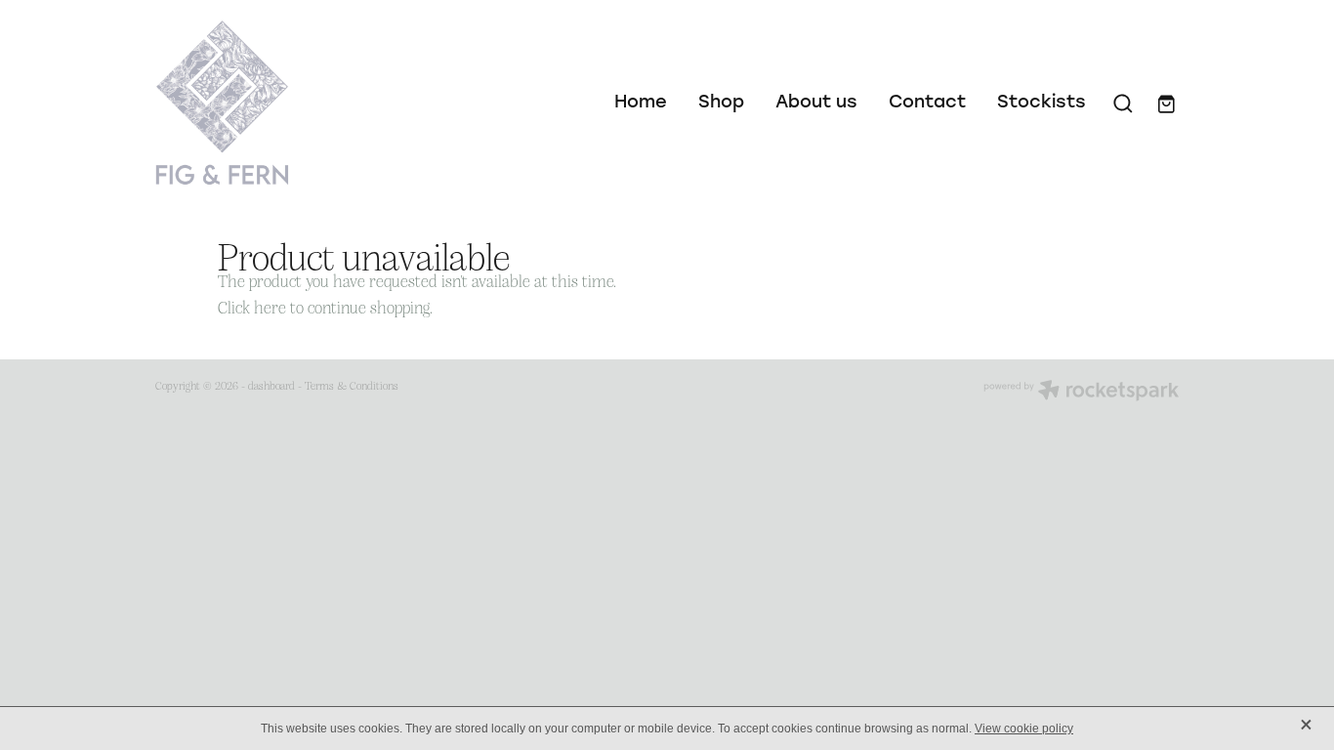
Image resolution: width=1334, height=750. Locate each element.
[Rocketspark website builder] (1081, 392)
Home (640, 100)
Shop (721, 100)
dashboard (271, 385)
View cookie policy (1024, 728)
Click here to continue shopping (324, 306)
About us (816, 100)
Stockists (1041, 100)
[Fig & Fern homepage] (257, 103)
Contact (927, 100)
